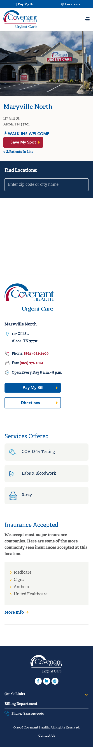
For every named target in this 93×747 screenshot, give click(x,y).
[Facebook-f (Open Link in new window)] (38, 681)
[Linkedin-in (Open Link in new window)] (46, 681)
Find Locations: (21, 170)
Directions (38, 401)
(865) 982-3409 (36, 353)
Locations (72, 4)
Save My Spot (26, 141)
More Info (14, 612)
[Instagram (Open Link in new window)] (54, 681)
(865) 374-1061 (31, 363)
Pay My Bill (26, 4)
